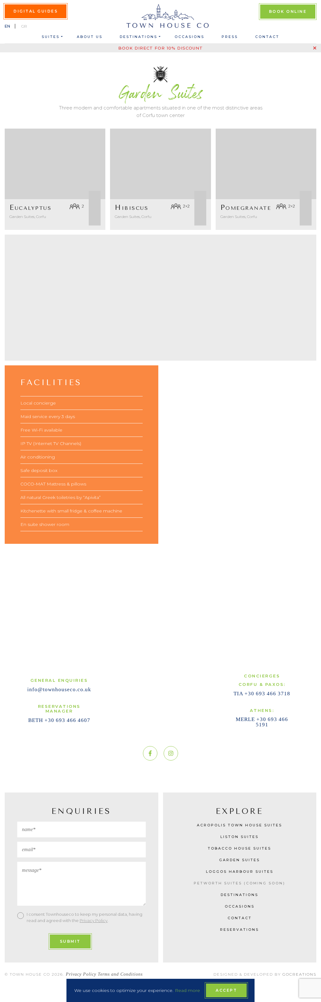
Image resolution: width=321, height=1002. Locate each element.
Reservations (239, 929)
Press (230, 36)
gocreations (299, 974)
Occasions (189, 36)
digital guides (35, 11)
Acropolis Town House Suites (239, 825)
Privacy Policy (94, 920)
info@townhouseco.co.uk (59, 689)
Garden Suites (239, 860)
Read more (187, 990)
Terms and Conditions (120, 974)
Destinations (138, 36)
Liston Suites (239, 837)
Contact (267, 36)
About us (90, 36)
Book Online (288, 11)
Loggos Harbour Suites (239, 871)
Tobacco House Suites (239, 848)
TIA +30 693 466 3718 (262, 693)
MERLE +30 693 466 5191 (262, 722)
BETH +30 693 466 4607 (59, 720)
